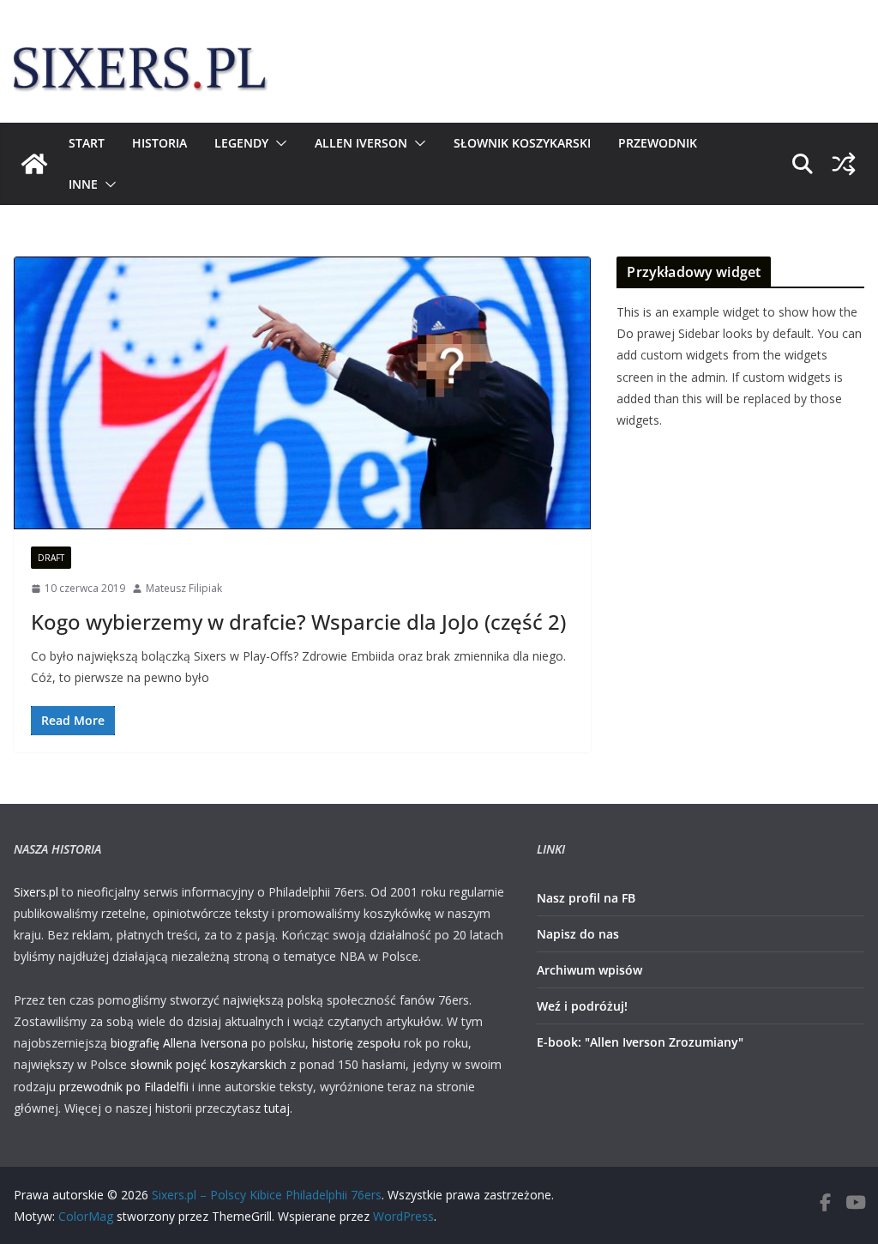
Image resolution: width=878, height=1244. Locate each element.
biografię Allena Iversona (179, 1043)
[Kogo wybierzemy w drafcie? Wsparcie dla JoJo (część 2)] (302, 393)
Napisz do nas (578, 934)
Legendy (241, 143)
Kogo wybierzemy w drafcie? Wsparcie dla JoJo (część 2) (298, 621)
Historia (159, 143)
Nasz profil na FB (586, 898)
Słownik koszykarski (522, 143)
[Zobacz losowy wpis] (843, 163)
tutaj (277, 1108)
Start (87, 143)
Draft (51, 558)
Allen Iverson (361, 143)
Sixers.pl (36, 892)
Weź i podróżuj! (582, 1006)
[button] (277, 143)
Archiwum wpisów (589, 970)
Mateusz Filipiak (184, 588)
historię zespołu (356, 1043)
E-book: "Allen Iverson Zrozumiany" (640, 1042)
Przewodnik (657, 143)
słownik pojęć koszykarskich (208, 1064)
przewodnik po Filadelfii (124, 1086)
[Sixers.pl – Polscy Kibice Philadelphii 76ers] (34, 163)
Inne (83, 184)
